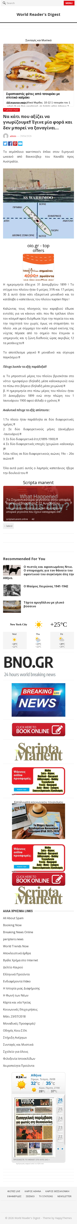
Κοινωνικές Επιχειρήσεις (20, 1009)
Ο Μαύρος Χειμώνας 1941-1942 (46, 586)
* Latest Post (11, 109)
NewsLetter (64, 1196)
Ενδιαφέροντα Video (17, 981)
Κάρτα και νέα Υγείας (17, 1002)
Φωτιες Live (13, 1191)
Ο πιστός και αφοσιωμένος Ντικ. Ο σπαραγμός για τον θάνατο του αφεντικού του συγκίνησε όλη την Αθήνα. (38, 572)
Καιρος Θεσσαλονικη (57, 1191)
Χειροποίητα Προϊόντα (18, 1066)
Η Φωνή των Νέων (15, 995)
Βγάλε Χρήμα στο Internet (20, 960)
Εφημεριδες (14, 1196)
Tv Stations (46, 1196)
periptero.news (13, 939)
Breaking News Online (18, 932)
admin (13, 136)
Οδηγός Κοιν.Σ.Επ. (15, 1030)
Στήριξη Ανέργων (15, 1038)
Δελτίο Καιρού (13, 967)
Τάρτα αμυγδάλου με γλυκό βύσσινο (44, 604)
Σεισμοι (30, 1196)
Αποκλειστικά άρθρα (17, 953)
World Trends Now (15, 946)
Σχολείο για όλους (15, 1052)
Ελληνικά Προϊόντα (16, 974)
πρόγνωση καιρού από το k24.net (30, 1164)
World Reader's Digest (38, 14)
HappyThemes (63, 1218)
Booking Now (12, 925)
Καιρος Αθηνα (33, 1191)
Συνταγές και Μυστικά (18, 1045)
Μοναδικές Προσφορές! (19, 1023)
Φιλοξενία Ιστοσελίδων (19, 1059)
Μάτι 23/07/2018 (14, 1016)
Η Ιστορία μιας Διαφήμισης (21, 988)
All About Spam (13, 918)
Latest (9, 526)
